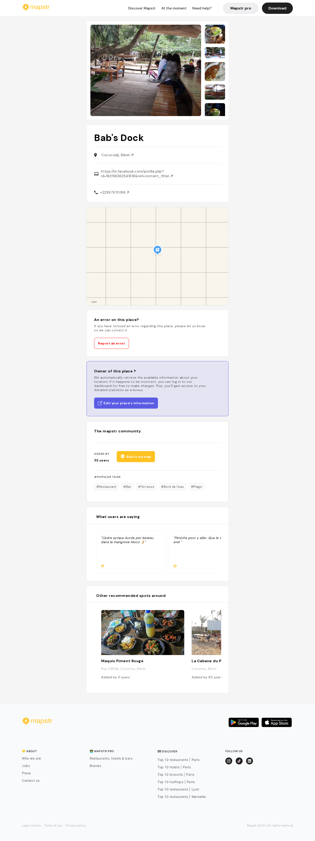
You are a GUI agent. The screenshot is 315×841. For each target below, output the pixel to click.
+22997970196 (113, 192)
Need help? (201, 8)
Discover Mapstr (142, 8)
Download (277, 8)
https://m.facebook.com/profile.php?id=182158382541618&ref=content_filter (135, 173)
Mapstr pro (240, 8)
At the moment (174, 8)
